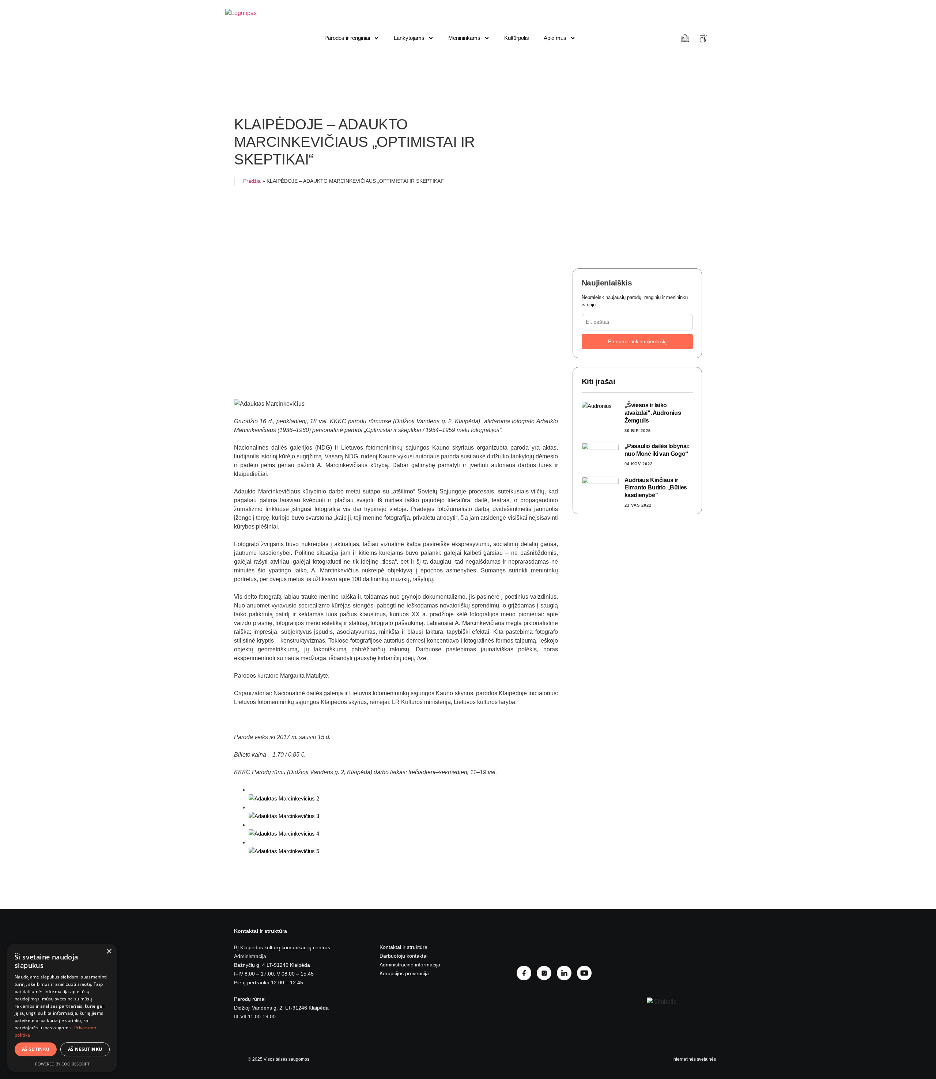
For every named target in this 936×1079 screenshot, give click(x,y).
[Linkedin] (567, 973)
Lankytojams (409, 38)
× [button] (109, 951)
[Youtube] (587, 973)
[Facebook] (527, 973)
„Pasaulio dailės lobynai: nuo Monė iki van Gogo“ (657, 450)
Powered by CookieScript (62, 1064)
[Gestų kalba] (704, 38)
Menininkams (464, 38)
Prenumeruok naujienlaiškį (637, 341)
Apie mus (555, 38)
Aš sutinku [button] (36, 1049)
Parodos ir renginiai (347, 38)
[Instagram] (547, 973)
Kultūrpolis (516, 38)
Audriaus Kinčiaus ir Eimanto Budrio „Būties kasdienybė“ (655, 488)
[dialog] (62, 1008)
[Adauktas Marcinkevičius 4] (284, 833)
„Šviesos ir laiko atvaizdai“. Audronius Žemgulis (652, 413)
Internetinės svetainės (694, 1059)
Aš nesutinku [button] (85, 1049)
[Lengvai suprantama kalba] (685, 38)
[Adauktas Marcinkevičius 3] (284, 816)
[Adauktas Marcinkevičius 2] (284, 798)
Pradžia (252, 181)
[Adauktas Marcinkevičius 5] (284, 851)
